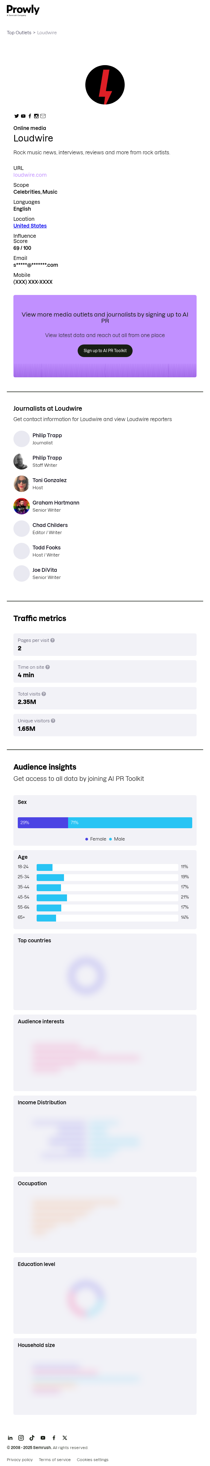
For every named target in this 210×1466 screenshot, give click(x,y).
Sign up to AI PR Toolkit (105, 351)
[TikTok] (32, 1438)
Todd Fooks (47, 547)
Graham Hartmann (56, 502)
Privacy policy (20, 1460)
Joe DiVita (45, 570)
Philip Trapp (47, 435)
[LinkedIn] (10, 1438)
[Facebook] (54, 1438)
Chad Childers (50, 525)
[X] (65, 1438)
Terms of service (55, 1460)
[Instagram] (21, 1438)
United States (30, 225)
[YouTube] (43, 1438)
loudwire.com (30, 175)
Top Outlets (19, 32)
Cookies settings (93, 1460)
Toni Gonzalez (50, 480)
